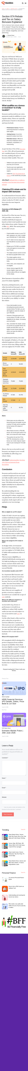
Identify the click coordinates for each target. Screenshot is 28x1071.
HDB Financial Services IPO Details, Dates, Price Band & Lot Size (13, 701)
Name (4, 778)
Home (3, 8)
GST (3, 597)
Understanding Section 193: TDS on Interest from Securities (13, 462)
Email (4, 787)
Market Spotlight (5, 696)
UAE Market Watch (6, 728)
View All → (23, 829)
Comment (5, 757)
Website (4, 797)
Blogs (8, 8)
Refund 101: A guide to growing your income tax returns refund (13, 182)
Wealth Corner (14, 8)
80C (8, 226)
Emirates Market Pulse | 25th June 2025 (12, 732)
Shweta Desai (10, 35)
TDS (18, 614)
